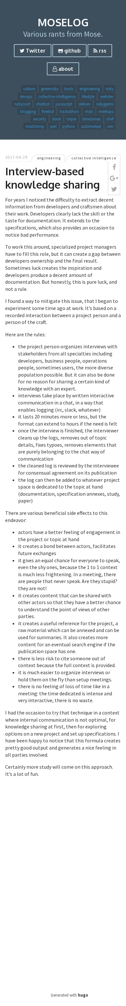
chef (109, 118)
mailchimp (35, 126)
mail (89, 111)
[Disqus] (63, 891)
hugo (83, 995)
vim (110, 126)
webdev (106, 96)
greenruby (49, 88)
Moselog (63, 22)
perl (53, 126)
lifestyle (88, 96)
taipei (71, 118)
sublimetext (91, 126)
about (65, 69)
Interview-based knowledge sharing (52, 178)
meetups (106, 111)
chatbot (43, 103)
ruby (109, 88)
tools (68, 88)
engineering (89, 88)
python (68, 126)
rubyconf (22, 103)
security (39, 118)
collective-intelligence (57, 96)
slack (56, 118)
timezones (91, 118)
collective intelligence (93, 158)
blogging (28, 111)
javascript (64, 103)
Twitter (35, 50)
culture (29, 88)
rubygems (104, 103)
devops (26, 96)
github (72, 50)
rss (102, 50)
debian (84, 103)
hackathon (69, 111)
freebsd (48, 111)
